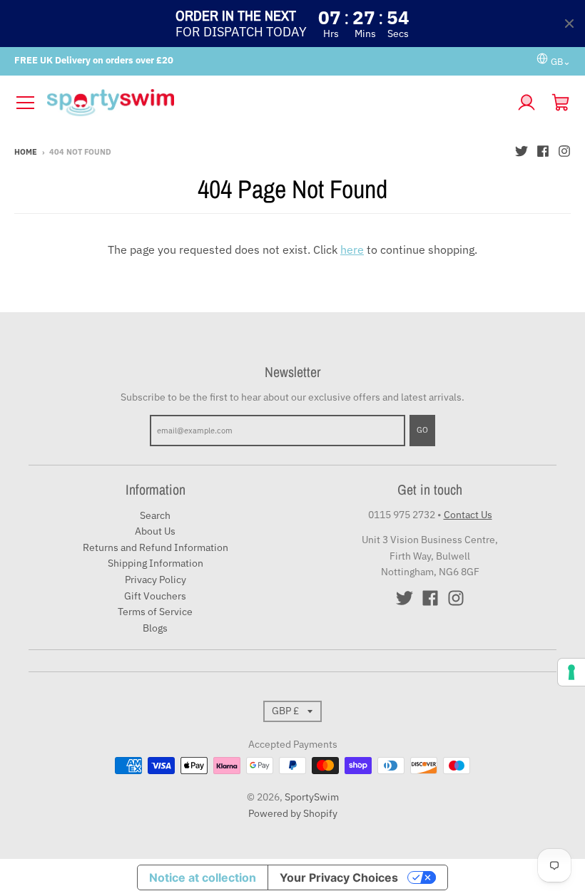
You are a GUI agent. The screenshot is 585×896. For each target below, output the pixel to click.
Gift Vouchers (155, 595)
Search (155, 515)
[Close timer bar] (569, 23)
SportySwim (312, 797)
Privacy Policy (155, 579)
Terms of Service (155, 611)
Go (422, 430)
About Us (155, 531)
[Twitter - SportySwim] (521, 151)
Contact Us (468, 514)
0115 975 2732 (401, 514)
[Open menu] (25, 102)
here (352, 249)
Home (25, 152)
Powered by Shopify (292, 813)
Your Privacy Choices (339, 877)
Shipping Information (155, 563)
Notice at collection (202, 877)
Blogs (155, 628)
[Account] (526, 103)
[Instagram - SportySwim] (564, 151)
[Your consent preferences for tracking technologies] (571, 672)
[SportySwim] (276, 102)
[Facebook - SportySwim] (542, 151)
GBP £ (285, 710)
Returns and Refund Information (155, 547)
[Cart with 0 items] (561, 103)
